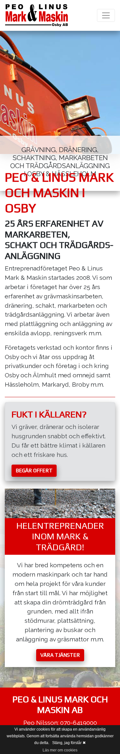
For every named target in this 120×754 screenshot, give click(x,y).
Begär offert (34, 470)
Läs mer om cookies (60, 750)
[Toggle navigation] (106, 15)
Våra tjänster (60, 655)
